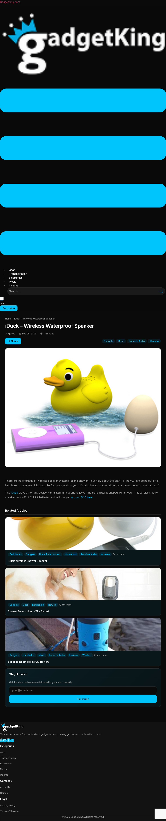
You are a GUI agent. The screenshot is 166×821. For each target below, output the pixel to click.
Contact (4, 793)
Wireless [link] (105, 554)
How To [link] (52, 604)
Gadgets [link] (30, 554)
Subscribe (83, 699)
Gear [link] (25, 604)
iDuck (14, 492)
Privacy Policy (7, 805)
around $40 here (82, 497)
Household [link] (71, 554)
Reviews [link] (73, 655)
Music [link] (42, 655)
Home (8, 318)
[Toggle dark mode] (3, 303)
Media (12, 281)
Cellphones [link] (16, 554)
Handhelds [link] (28, 655)
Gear (12, 269)
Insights (13, 285)
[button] (83, 172)
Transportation (18, 273)
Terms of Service (9, 811)
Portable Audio (137, 341)
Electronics (16, 277)
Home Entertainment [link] (50, 554)
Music (121, 341)
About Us (5, 787)
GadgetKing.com (10, 2)
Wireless (154, 341)
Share (14, 341)
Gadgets (108, 341)
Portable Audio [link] (89, 554)
